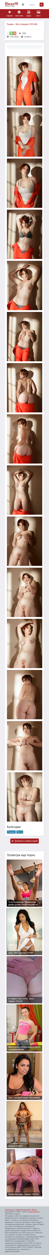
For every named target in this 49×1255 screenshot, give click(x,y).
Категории (19, 16)
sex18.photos (33, 1212)
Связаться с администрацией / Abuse (21, 1210)
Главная (9, 16)
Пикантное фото (13, 4)
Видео (29, 16)
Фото (38, 16)
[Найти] (42, 5)
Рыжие (11, 832)
